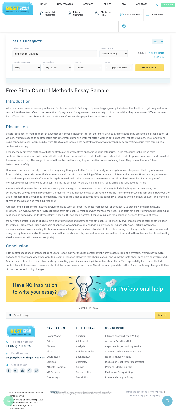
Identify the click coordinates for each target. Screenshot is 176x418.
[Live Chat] (167, 401)
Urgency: (78, 62)
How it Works (54, 336)
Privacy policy (156, 392)
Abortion (81, 336)
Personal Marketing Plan (118, 367)
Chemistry (81, 361)
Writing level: (49, 62)
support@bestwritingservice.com (23, 357)
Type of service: (107, 48)
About (50, 351)
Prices (107, 4)
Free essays (53, 377)
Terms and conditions (136, 392)
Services (88, 4)
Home (43, 4)
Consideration (84, 372)
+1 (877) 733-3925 (18, 346)
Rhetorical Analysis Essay (119, 377)
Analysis (80, 346)
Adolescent (82, 341)
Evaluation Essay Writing (119, 372)
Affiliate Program (56, 367)
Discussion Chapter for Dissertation (125, 361)
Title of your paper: (21, 48)
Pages (107, 62)
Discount (51, 346)
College (80, 367)
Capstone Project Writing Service (123, 346)
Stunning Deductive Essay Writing (123, 351)
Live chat (168, 5)
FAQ (124, 4)
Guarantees (53, 356)
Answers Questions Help (118, 341)
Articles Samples (85, 351)
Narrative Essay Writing (118, 356)
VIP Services (53, 372)
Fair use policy (153, 395)
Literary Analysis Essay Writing (122, 336)
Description (82, 377)
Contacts (141, 4)
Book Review (83, 356)
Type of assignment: (21, 62)
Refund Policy (136, 395)
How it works (65, 4)
